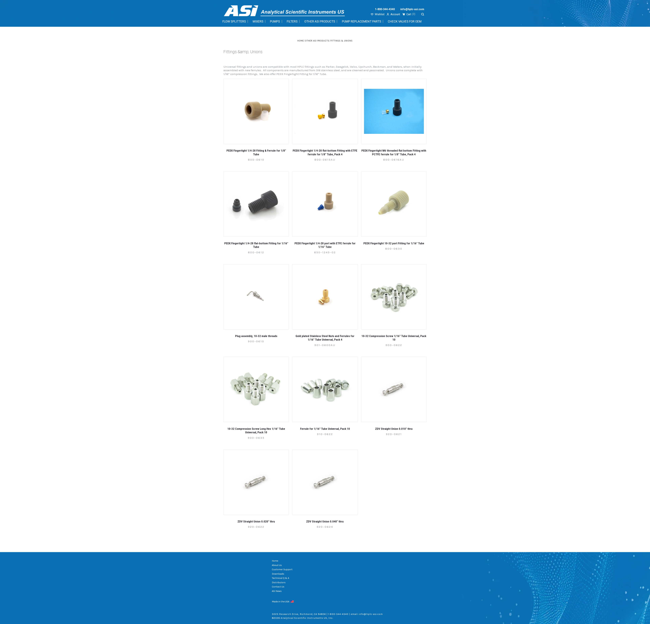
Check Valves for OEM (404, 21)
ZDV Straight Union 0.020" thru (256, 521)
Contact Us (278, 586)
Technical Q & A (280, 578)
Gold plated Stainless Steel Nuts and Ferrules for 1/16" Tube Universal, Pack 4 (325, 337)
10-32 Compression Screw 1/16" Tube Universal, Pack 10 (393, 337)
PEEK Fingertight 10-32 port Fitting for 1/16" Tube (393, 243)
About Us (277, 565)
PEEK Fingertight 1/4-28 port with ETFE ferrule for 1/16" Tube (325, 245)
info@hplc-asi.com (412, 9)
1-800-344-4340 (385, 9)
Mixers (258, 21)
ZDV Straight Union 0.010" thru (394, 428)
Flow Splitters (234, 21)
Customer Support (282, 569)
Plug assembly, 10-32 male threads (256, 336)
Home (275, 560)
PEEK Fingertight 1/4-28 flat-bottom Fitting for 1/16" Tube (256, 245)
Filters (292, 21)
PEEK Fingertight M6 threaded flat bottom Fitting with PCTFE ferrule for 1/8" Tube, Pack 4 (393, 152)
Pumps (275, 21)
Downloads (278, 573)
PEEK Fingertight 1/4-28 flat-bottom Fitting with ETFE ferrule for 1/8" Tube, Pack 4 (325, 152)
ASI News (277, 591)
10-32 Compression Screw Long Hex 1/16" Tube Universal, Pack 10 (256, 430)
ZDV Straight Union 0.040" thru (325, 521)
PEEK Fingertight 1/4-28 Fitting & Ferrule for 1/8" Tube (256, 152)
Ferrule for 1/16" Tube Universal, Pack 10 (325, 428)
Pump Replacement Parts (361, 21)
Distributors (279, 582)
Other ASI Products (319, 21)
